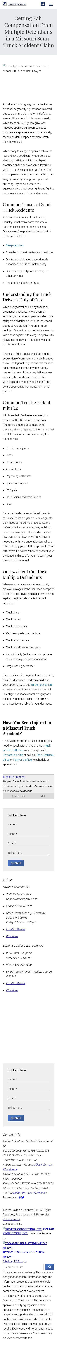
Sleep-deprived (15, 245)
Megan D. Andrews (14, 776)
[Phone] (43, 4)
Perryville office (22, 759)
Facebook (19, 796)
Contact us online (13, 755)
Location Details (15, 929)
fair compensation (41, 684)
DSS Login (20, 1261)
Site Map (8, 1261)
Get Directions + (37, 1192)
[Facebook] (20, 1197)
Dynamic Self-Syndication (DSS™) (23, 1254)
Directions (12, 936)
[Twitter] (22, 1197)
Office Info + (40, 1164)
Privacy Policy (11, 1219)
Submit (16, 863)
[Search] (49, 1267)
